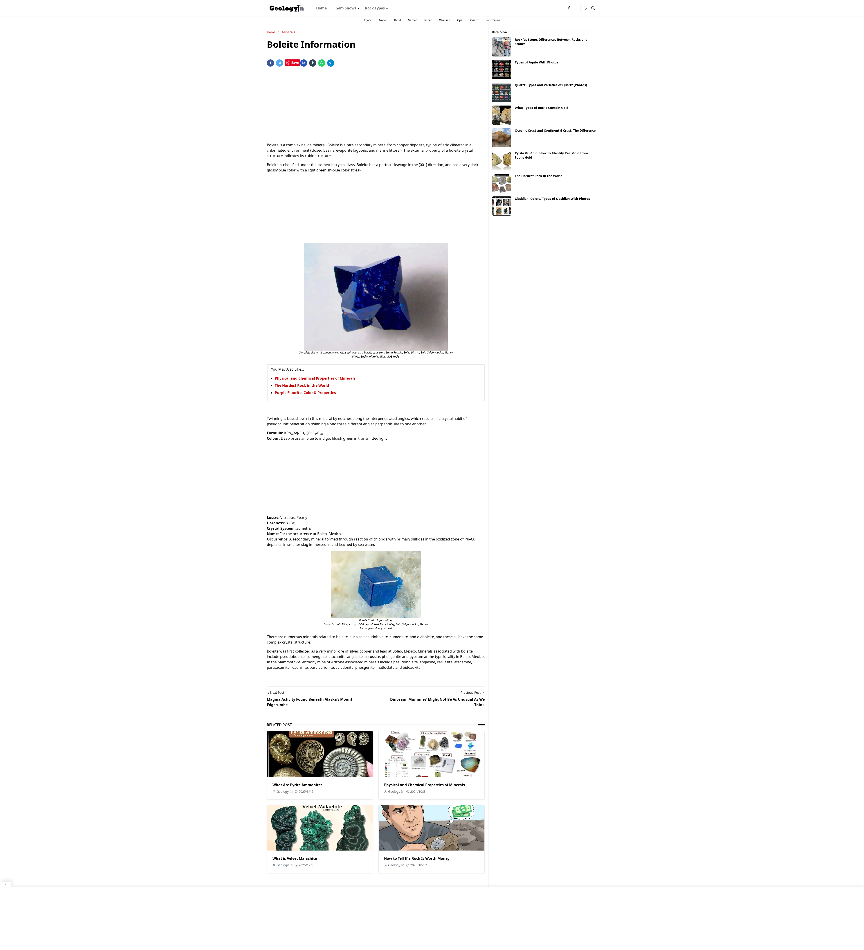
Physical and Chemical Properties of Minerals (315, 378)
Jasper (428, 20)
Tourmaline (493, 20)
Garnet (412, 20)
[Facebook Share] (270, 63)
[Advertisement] (376, 105)
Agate (367, 20)
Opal (460, 20)
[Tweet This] (279, 63)
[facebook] (568, 8)
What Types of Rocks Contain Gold (541, 108)
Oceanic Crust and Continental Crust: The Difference (555, 130)
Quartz (474, 20)
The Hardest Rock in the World (302, 385)
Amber (382, 20)
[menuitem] (321, 8)
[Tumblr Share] (312, 63)
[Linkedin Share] (303, 63)
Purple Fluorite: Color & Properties (305, 392)
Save (295, 62)
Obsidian (444, 20)
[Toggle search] (593, 8)
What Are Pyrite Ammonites (297, 784)
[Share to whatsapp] (321, 63)
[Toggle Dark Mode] (585, 8)
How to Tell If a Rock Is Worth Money (417, 858)
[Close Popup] (5, 884)
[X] (576, 8)
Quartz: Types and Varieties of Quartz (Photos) (551, 85)
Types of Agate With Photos (536, 62)
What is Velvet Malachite (294, 858)
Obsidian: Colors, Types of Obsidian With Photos (552, 198)
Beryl (397, 20)
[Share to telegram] (330, 63)
